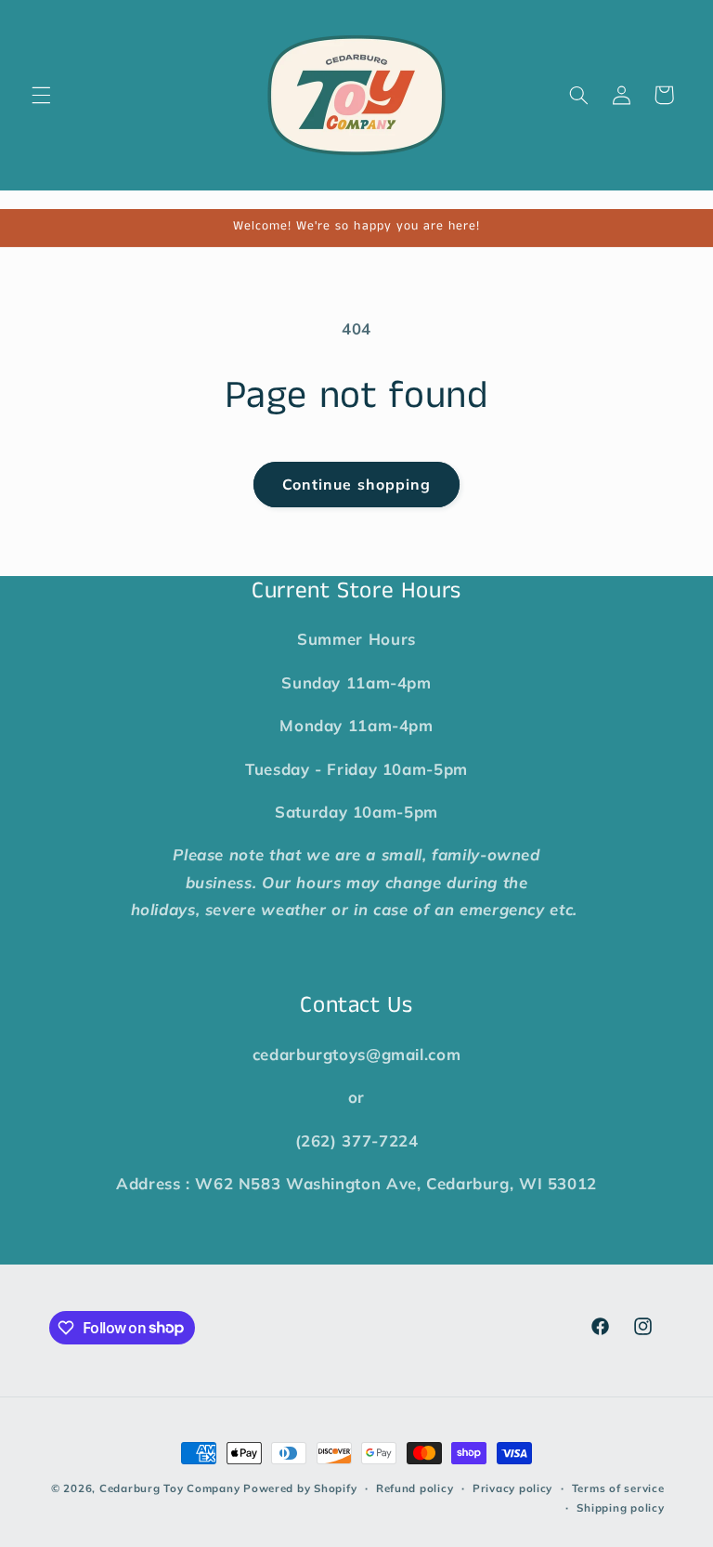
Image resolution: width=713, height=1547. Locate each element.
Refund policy (415, 1488)
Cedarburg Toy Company (169, 1488)
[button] (40, 94)
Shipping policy (620, 1507)
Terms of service (618, 1488)
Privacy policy (512, 1488)
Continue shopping (356, 484)
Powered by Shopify (299, 1488)
